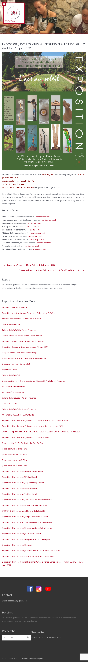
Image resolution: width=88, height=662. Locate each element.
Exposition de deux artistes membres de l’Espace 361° (25, 347)
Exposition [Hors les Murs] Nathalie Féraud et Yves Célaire (27, 522)
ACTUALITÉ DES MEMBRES (13, 386)
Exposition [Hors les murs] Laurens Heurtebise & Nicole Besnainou (31, 550)
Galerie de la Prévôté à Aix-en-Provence (19, 330)
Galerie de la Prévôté (11, 324)
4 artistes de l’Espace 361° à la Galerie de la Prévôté (24, 358)
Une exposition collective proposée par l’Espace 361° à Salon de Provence (33, 381)
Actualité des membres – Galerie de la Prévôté (21, 318)
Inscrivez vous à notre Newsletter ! (45, 637)
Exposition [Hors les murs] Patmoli (17, 545)
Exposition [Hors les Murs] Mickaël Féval (19, 494)
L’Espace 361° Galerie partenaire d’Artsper (20, 352)
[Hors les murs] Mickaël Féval (14, 449)
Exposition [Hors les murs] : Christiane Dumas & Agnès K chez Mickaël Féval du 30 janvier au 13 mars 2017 (42, 563)
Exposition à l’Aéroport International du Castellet (23, 341)
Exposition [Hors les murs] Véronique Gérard (21, 533)
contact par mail (43, 216)
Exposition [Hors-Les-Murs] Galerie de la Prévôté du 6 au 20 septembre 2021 (35, 420)
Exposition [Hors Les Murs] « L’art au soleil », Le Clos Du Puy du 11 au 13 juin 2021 (41, 432)
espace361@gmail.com (17, 601)
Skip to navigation (4, 4)
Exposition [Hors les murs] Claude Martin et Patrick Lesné (27, 528)
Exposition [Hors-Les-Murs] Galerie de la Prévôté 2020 (31, 265)
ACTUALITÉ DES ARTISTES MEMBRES (18, 415)
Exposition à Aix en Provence (14, 307)
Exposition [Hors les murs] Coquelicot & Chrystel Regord (26, 539)
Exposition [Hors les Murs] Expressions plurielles (23, 482)
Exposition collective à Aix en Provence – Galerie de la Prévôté (28, 313)
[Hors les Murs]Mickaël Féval (14, 454)
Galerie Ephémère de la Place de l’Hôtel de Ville (22, 335)
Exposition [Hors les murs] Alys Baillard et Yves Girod (24, 505)
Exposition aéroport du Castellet (16, 364)
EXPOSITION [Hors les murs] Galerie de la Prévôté (23, 511)
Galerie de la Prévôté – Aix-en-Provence (19, 398)
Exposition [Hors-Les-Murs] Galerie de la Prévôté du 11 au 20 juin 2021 (50, 270)
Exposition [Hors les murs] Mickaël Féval (19, 477)
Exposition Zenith (9, 369)
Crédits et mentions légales (31, 658)
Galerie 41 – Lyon (9, 403)
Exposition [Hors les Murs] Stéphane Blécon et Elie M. (25, 516)
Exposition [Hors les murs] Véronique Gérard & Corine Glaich (28, 556)
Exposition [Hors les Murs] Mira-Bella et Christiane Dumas (27, 499)
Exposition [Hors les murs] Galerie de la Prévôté (22, 471)
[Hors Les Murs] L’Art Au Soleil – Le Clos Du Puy (22, 443)
